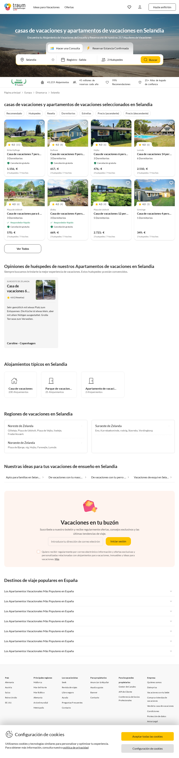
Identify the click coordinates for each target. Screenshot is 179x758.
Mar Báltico (39, 692)
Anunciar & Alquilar (99, 682)
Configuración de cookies (148, 748)
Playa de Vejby (45, 430)
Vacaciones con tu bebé (158, 692)
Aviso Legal (152, 721)
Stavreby (133, 430)
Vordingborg (146, 430)
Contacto (66, 707)
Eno (97, 430)
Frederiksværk (16, 433)
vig (27, 447)
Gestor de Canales (127, 686)
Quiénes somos (154, 682)
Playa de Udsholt (27, 430)
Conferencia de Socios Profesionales (129, 698)
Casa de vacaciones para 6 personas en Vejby (34, 213)
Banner (93, 692)
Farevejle (42, 447)
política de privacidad (76, 747)
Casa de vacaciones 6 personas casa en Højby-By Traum (128, 154)
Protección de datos (156, 716)
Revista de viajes (69, 687)
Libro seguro (68, 692)
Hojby (33, 447)
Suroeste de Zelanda (18, 281)
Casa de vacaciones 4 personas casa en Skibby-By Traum (85, 213)
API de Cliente (125, 691)
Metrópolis (39, 707)
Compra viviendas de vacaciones (157, 699)
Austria (8, 687)
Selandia (55, 92)
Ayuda (65, 697)
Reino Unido (11, 697)
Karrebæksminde (110, 430)
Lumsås (52, 447)
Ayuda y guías (96, 687)
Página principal (12, 92)
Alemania (9, 682)
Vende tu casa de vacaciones (160, 706)
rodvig (123, 430)
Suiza (7, 692)
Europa (28, 92)
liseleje (57, 430)
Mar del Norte (40, 687)
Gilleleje (12, 430)
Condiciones (153, 711)
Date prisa (152, 687)
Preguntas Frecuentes (72, 702)
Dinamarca (41, 92)
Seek (64, 682)
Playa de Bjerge (16, 447)
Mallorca (38, 682)
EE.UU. (8, 702)
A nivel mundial (41, 702)
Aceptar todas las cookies (147, 736)
